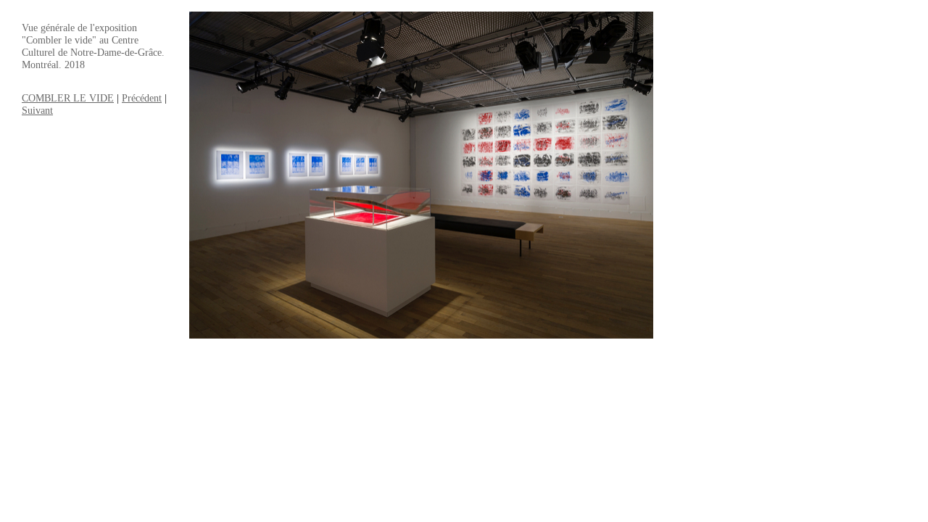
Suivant (37, 110)
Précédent (142, 98)
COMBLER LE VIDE (68, 98)
